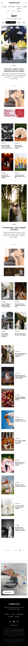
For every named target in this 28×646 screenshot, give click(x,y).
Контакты (11, 616)
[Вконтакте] (14, 621)
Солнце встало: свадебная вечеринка (20, 420)
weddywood (14, 604)
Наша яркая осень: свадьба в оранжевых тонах (20, 305)
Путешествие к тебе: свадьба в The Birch (14, 228)
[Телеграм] (10, 621)
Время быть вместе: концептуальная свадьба (20, 464)
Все (8, 11)
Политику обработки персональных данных (14, 630)
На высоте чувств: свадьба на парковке (20, 485)
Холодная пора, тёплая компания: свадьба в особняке (20, 529)
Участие (13, 614)
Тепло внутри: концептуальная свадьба (19, 147)
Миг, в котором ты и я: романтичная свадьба (20, 334)
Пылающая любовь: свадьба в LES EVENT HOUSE (20, 398)
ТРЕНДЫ (4, 6)
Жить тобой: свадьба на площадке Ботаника (20, 442)
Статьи (13, 11)
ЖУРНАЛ (19, 6)
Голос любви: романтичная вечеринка (4, 335)
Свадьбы (19, 11)
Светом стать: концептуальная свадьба (5, 176)
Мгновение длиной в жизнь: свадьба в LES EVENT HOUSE (20, 377)
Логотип (17, 616)
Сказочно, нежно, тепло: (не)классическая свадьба (14, 70)
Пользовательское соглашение (17, 629)
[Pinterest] (18, 621)
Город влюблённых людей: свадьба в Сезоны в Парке (6, 305)
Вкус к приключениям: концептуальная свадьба (20, 355)
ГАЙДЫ (25, 6)
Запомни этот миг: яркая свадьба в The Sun (20, 176)
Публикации (20, 614)
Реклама (7, 614)
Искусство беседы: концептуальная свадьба (20, 507)
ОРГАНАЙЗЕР (11, 6)
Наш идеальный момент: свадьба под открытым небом (6, 147)
